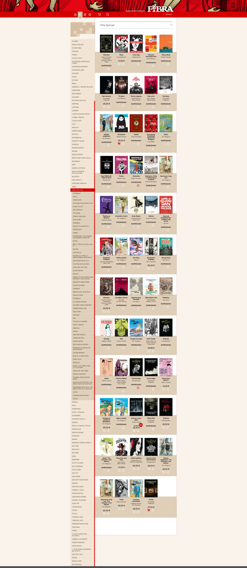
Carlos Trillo (136, 220)
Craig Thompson (136, 137)
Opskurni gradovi (79, 183)
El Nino (75, 41)
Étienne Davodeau (151, 182)
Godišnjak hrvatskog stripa (81, 62)
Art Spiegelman (121, 57)
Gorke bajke (78, 341)
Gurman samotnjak (81, 395)
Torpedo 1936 (77, 517)
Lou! (74, 124)
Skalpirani (76, 476)
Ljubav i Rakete (78, 117)
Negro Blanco (78, 148)
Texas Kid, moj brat (80, 371)
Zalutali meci (77, 554)
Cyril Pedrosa (121, 98)
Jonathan (76, 90)
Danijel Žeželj (151, 100)
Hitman (75, 80)
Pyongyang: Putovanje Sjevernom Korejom (82, 237)
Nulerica (75, 176)
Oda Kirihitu (77, 180)
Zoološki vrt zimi (80, 267)
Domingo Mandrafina (106, 262)
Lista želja (89, 14)
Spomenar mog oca (81, 261)
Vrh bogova (77, 546)
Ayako (75, 331)
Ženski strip (77, 561)
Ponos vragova (79, 216)
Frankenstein (78, 338)
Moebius (75, 144)
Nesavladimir (77, 154)
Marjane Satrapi (121, 137)
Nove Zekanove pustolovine (78, 172)
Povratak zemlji (78, 419)
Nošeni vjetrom (78, 168)
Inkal (74, 83)
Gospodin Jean (78, 70)
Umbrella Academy (79, 539)
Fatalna (75, 51)
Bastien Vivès (121, 178)
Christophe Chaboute (106, 99)
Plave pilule (78, 206)
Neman (74, 151)
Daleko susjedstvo (81, 226)
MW (74, 318)
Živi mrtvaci (77, 564)
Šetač (75, 241)
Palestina (77, 312)
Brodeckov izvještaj (81, 292)
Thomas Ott (106, 180)
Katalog (80, 14)
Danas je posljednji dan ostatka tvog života (83, 278)
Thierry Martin (136, 422)
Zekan (74, 558)
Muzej (75, 399)
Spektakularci (78, 487)
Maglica (75, 127)
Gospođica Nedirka (80, 67)
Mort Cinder (78, 325)
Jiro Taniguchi (106, 138)
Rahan (74, 439)
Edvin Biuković (136, 98)
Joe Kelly (121, 300)
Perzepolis (77, 229)
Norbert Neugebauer (136, 462)
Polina (75, 249)
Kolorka (75, 97)
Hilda (74, 77)
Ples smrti (77, 220)
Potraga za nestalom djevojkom (82, 348)
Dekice (75, 274)
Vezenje (76, 315)
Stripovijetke (77, 493)
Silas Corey (76, 470)
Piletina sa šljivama (81, 264)
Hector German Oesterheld (106, 58)
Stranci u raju (78, 490)
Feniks (74, 55)
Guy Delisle (151, 142)
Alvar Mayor (78, 270)
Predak (75, 422)
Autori (75, 14)
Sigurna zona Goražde (82, 305)
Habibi (75, 233)
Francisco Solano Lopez (106, 61)
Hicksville (77, 252)
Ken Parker (76, 94)
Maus (75, 197)
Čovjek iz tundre (80, 321)
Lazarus (75, 110)
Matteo (75, 134)
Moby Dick (77, 359)
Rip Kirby (75, 453)
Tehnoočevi (77, 507)
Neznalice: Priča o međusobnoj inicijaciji (82, 256)
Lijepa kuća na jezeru (81, 114)
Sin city (75, 473)
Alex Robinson (151, 59)
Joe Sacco (136, 301)
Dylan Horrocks (136, 178)
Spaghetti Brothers (80, 480)
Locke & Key (77, 121)
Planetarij (76, 409)
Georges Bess (166, 341)
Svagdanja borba (79, 497)
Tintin (74, 510)
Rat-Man (75, 446)
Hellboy (75, 73)
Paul (74, 405)
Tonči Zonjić (121, 384)
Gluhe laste (77, 58)
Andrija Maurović (136, 460)
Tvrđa (74, 530)
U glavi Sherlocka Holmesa (79, 535)
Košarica (99, 14)
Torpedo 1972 (77, 520)
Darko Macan (136, 100)
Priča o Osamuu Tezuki (81, 426)
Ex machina (76, 48)
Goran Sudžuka (121, 382)
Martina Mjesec (79, 335)
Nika (73, 165)
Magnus (136, 260)
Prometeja (76, 429)
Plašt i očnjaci (78, 412)
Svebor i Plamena (79, 500)
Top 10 (74, 514)
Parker (74, 402)
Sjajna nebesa (78, 353)
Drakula (76, 328)
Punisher (75, 436)
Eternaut (77, 193)
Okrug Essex (78, 295)
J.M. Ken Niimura (121, 301)
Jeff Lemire (165, 260)
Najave (85, 14)
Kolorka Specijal (79, 100)
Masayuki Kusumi (136, 503)
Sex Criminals (77, 466)
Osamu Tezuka (121, 341)
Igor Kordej (121, 462)
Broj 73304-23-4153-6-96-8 (83, 245)
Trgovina (76, 527)
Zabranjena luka (80, 308)
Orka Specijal (77, 190)
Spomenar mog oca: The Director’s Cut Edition (83, 388)
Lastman (75, 107)
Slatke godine (79, 285)
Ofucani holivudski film (83, 203)
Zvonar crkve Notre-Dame (81, 378)
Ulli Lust (166, 223)
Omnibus (76, 223)
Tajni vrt (75, 503)
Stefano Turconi (151, 301)
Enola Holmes (78, 45)
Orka (74, 187)
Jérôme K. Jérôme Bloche (82, 87)
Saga (74, 456)
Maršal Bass (77, 131)
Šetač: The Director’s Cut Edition (82, 366)
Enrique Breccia (136, 218)
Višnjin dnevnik (78, 542)
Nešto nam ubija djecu (81, 158)
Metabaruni (76, 138)
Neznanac (76, 161)
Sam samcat (77, 210)
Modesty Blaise (78, 141)
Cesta (75, 392)
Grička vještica (79, 374)
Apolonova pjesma (80, 344)
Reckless (75, 449)
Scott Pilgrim (77, 463)
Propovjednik (77, 432)
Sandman (75, 459)
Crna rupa (77, 200)
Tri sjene (76, 213)
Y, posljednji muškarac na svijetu (81, 550)
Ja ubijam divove (80, 302)
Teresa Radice (151, 300)
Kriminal (75, 104)
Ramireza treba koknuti (81, 443)
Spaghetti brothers (81, 282)
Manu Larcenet (151, 262)
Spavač (75, 483)
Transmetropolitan (80, 524)
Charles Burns (136, 57)
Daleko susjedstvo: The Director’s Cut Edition (83, 383)
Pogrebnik (76, 416)
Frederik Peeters (166, 57)
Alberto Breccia (151, 341)
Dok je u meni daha (81, 356)
